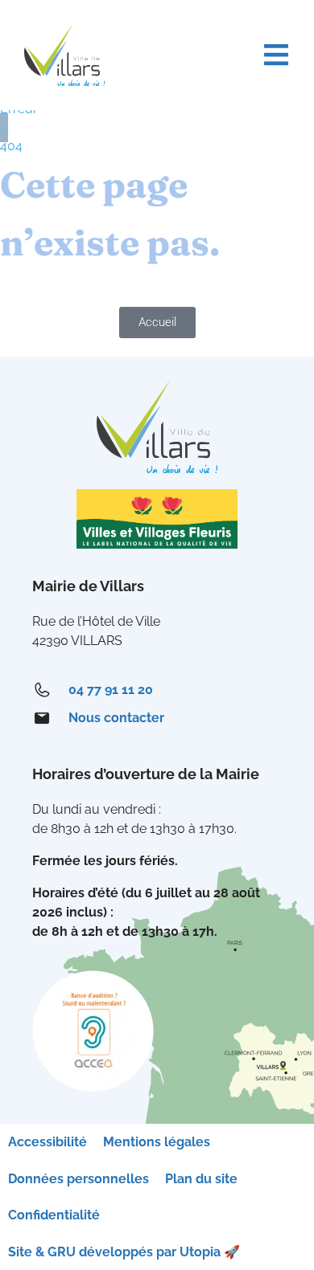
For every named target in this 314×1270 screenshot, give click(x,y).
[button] (276, 55)
